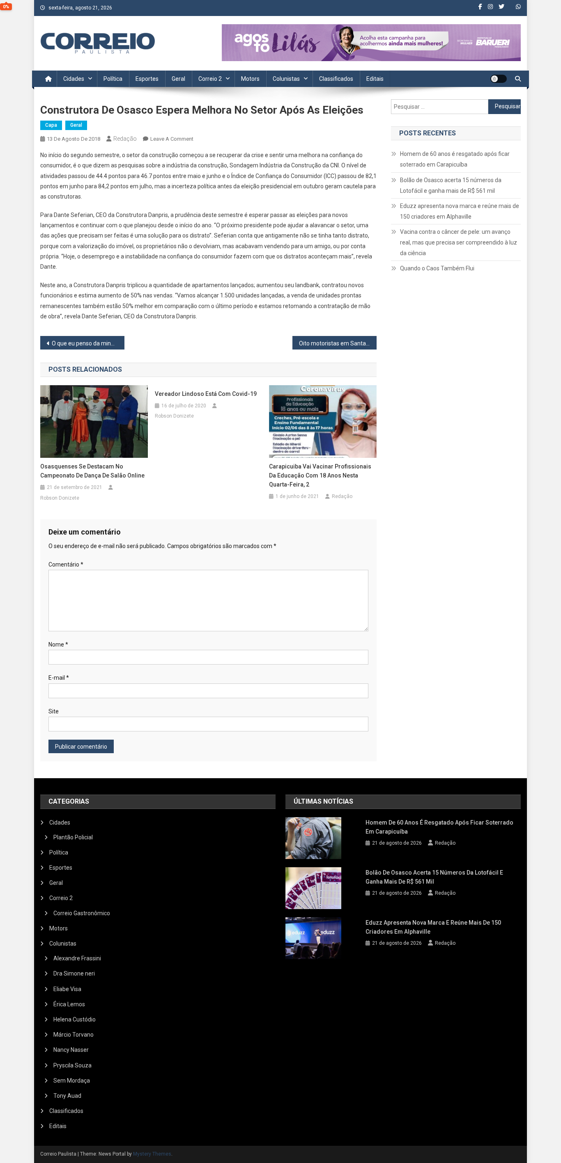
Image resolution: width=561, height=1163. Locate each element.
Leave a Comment (171, 139)
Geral (178, 78)
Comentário (65, 564)
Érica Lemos (69, 1004)
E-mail (58, 677)
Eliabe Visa (67, 989)
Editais (375, 78)
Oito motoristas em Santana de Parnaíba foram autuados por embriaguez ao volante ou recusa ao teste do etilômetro (338, 343)
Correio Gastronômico (81, 913)
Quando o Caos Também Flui (437, 268)
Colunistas (286, 78)
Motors (250, 78)
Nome (58, 644)
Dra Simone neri (74, 973)
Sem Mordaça (71, 1080)
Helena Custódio (74, 1019)
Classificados (336, 78)
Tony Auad (67, 1095)
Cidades (73, 78)
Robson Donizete (59, 498)
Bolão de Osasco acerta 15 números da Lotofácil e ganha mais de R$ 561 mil (450, 185)
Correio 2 (210, 78)
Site (53, 711)
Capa (51, 125)
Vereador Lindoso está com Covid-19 (206, 394)
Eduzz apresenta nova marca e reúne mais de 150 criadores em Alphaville (459, 211)
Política (112, 78)
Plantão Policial (73, 837)
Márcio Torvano (73, 1034)
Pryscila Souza (72, 1065)
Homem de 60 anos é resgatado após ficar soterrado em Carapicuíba (455, 159)
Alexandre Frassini (77, 958)
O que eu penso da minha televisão (88, 343)
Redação (125, 138)
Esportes (147, 78)
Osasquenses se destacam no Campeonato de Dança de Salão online (92, 471)
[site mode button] (498, 79)
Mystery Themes (152, 1154)
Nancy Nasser (71, 1049)
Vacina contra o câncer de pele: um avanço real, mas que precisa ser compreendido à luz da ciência (458, 242)
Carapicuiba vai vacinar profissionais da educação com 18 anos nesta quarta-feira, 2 (320, 475)
